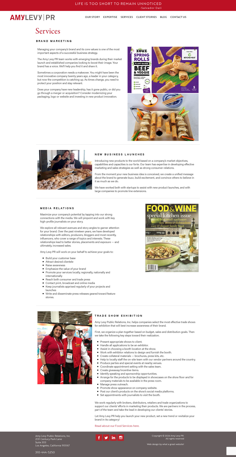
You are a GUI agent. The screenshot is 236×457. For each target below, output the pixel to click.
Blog (163, 17)
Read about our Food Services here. (117, 426)
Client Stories (146, 17)
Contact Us (178, 17)
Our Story (92, 17)
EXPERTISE (110, 17)
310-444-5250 (45, 452)
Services (127, 17)
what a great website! (173, 444)
